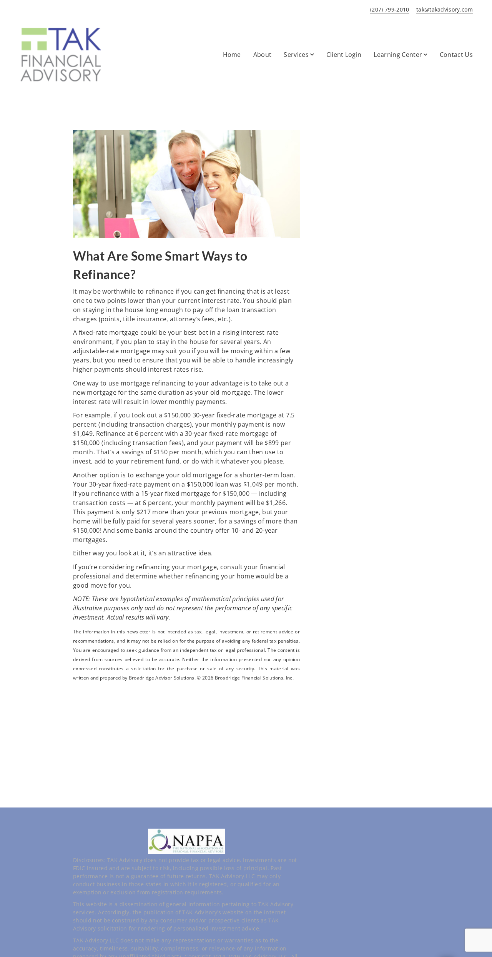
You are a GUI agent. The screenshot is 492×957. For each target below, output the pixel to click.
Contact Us (456, 54)
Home (232, 54)
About (262, 54)
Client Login (344, 54)
